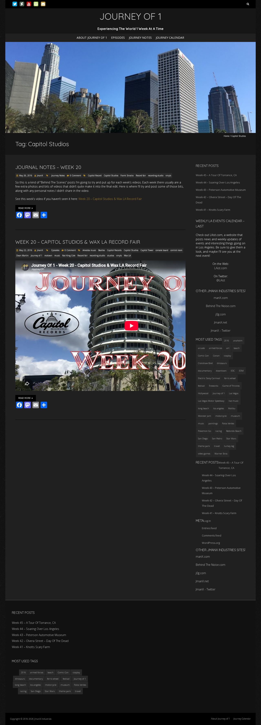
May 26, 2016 (25, 175)
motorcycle (221, 415)
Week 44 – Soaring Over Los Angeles (218, 182)
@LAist (220, 280)
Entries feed (209, 528)
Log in (207, 521)
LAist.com (220, 268)
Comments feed (211, 535)
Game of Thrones (231, 385)
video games (204, 453)
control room (176, 250)
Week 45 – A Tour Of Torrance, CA (216, 175)
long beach (203, 408)
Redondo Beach (233, 430)
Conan (216, 355)
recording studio (155, 175)
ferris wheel (230, 378)
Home (226, 136)
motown (48, 255)
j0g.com (221, 314)
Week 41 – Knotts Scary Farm (213, 210)
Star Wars (231, 438)
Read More (24, 208)
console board (162, 250)
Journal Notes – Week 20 (48, 167)
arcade (201, 348)
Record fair (141, 175)
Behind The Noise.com (221, 306)
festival (201, 385)
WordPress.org (211, 543)
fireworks (213, 385)
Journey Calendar (170, 37)
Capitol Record (95, 175)
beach (237, 348)
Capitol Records (114, 250)
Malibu (231, 408)
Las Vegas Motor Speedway (211, 400)
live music (234, 400)
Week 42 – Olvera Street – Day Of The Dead (40, 641)
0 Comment (75, 175)
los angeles (218, 408)
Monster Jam (204, 415)
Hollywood (203, 393)
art (227, 348)
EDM (241, 370)
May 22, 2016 (25, 250)
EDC (233, 370)
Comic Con (203, 355)
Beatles (101, 250)
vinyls (168, 175)
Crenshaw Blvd (205, 363)
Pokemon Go (204, 430)
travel (217, 446)
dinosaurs (222, 363)
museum (235, 415)
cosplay (227, 355)
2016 (226, 340)
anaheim (237, 340)
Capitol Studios (111, 175)
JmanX (40, 175)
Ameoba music (89, 250)
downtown (221, 370)
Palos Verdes (228, 423)
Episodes (118, 37)
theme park (204, 446)
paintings (213, 423)
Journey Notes (140, 37)
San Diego (203, 438)
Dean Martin (22, 255)
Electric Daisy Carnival (209, 378)
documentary (205, 370)
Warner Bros (221, 453)
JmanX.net (220, 322)
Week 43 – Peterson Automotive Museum (221, 190)
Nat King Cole (68, 255)
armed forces (215, 348)
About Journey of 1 (92, 37)
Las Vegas (233, 393)
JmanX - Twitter (220, 330)
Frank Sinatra (127, 175)
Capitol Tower (146, 250)
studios (110, 255)
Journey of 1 (36, 255)
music (57, 255)
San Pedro (217, 438)
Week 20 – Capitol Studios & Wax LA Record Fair (110, 199)
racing (218, 430)
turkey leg (229, 446)
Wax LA (127, 255)
